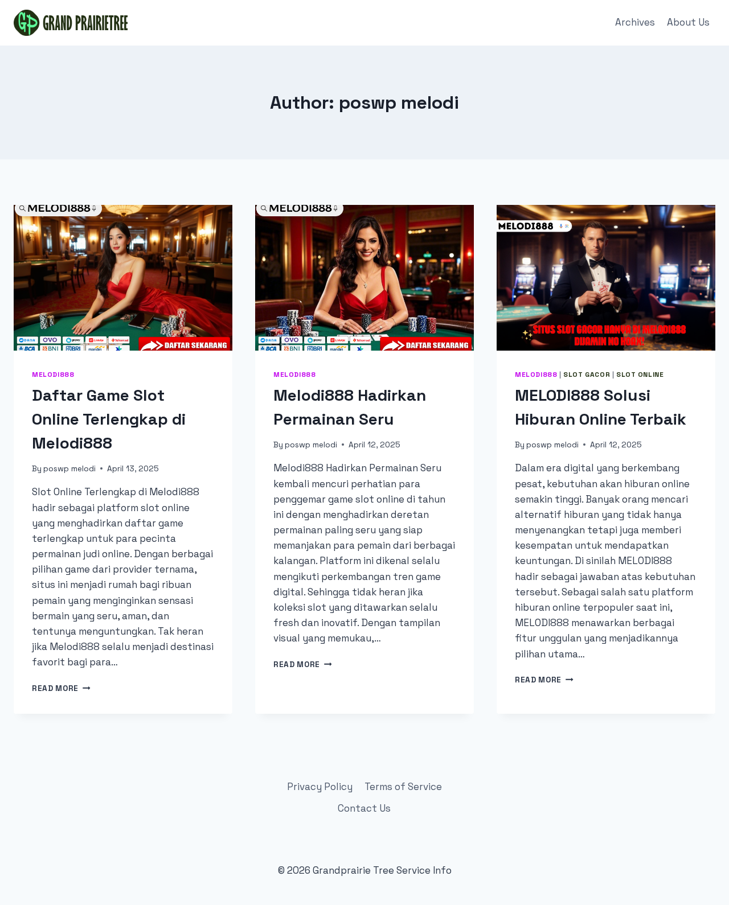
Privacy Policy (320, 786)
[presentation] (123, 278)
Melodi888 (53, 374)
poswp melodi (69, 469)
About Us (688, 22)
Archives (635, 22)
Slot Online (640, 374)
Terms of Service (403, 786)
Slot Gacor (586, 374)
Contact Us (364, 808)
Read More (61, 688)
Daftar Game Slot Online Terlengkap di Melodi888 (109, 419)
